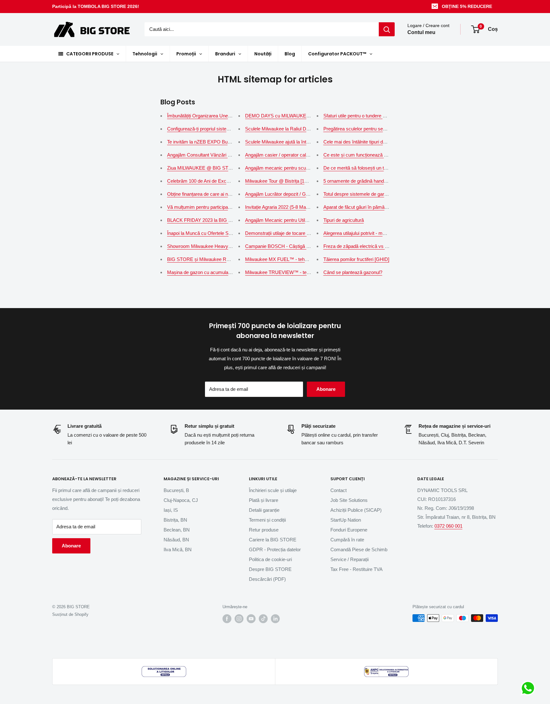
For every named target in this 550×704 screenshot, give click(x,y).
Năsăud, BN (176, 539)
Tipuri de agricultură (343, 220)
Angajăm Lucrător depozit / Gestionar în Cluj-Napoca (300, 194)
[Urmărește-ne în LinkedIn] (275, 618)
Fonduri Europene (348, 529)
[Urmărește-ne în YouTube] (251, 618)
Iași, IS (171, 510)
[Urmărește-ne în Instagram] (239, 618)
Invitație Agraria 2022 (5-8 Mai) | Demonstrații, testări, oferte (306, 207)
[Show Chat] (529, 688)
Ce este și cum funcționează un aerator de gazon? (375, 155)
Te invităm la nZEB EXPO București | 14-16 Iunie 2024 (223, 141)
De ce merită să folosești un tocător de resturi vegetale (379, 168)
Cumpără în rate (347, 539)
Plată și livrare (263, 500)
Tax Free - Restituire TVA (356, 569)
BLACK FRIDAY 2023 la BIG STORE (206, 220)
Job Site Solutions (349, 500)
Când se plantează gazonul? (352, 272)
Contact (338, 490)
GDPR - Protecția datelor (275, 549)
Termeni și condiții (267, 520)
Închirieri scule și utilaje (273, 490)
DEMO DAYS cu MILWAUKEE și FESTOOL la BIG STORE (307, 115)
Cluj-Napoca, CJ (181, 500)
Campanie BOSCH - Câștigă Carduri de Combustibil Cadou (307, 246)
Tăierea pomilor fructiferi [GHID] (356, 259)
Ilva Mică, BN (178, 549)
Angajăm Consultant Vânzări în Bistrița (207, 155)
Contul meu (421, 32)
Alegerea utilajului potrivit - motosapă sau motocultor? (378, 233)
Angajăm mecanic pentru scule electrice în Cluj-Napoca (302, 168)
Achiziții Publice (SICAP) (356, 510)
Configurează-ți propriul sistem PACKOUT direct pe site (224, 128)
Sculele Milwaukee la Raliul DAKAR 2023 (288, 128)
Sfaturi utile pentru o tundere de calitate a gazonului (375, 115)
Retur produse (264, 529)
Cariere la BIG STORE (272, 539)
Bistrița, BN (175, 520)
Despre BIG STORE (270, 569)
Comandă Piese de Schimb (358, 549)
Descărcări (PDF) (267, 579)
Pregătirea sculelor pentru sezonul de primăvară (373, 128)
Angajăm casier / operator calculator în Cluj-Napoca (298, 155)
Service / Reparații (349, 559)
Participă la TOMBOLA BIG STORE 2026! (95, 6)
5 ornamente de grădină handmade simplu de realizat (378, 181)
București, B (176, 490)
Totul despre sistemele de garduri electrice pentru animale (382, 194)
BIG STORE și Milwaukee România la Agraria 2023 (220, 259)
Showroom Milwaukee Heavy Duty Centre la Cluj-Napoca (226, 246)
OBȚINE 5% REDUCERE (467, 6)
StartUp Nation (345, 520)
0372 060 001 (448, 526)
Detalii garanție (264, 510)
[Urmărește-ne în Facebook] (226, 618)
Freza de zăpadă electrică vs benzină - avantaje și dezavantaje (388, 246)
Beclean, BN (177, 529)
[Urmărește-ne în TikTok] (263, 618)
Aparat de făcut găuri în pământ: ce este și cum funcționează (386, 207)
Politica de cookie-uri (270, 559)
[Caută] (387, 29)
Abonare (325, 389)
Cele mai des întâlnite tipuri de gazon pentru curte (374, 141)
